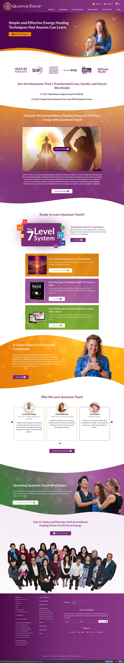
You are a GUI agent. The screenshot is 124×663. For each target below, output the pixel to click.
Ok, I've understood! (109, 661)
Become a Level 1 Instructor (46, 612)
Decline (115, 661)
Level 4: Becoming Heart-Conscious (24, 633)
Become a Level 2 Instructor (46, 614)
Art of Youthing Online (20, 644)
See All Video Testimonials (60, 451)
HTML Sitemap (70, 656)
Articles (17, 605)
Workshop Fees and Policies (22, 637)
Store (118, 9)
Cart (119, 4)
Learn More (77, 240)
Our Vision (18, 603)
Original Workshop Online (21, 642)
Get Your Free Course (21, 34)
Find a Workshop (77, 9)
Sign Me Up (102, 621)
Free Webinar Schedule (59, 270)
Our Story (17, 601)
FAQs (16, 607)
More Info (120, 661)
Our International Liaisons (21, 611)
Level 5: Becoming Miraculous (22, 635)
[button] (60, 443)
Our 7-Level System (21, 619)
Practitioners (93, 9)
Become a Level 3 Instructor (46, 616)
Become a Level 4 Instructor (46, 618)
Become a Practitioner (44, 610)
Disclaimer (45, 656)
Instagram (100, 632)
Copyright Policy (61, 656)
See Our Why (19, 377)
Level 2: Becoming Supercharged (23, 628)
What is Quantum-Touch (21, 599)
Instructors (43, 604)
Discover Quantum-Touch (21, 624)
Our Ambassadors (19, 609)
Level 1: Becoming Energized (22, 626)
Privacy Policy (52, 656)
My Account (109, 4)
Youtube (91, 632)
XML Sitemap (78, 656)
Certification (107, 9)
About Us (51, 9)
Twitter (82, 632)
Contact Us (98, 4)
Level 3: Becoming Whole (21, 631)
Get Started (63, 9)
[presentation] (12, 422)
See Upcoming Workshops (24, 502)
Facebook (73, 632)
